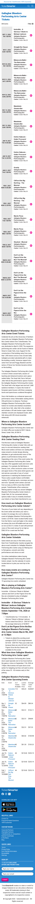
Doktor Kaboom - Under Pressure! (11, 756)
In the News (5, 838)
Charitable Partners (8, 832)
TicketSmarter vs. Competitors (11, 834)
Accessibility (5, 853)
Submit (5, 880)
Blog (3, 840)
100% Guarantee (7, 822)
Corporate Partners (7, 830)
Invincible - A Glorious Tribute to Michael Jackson (11, 695)
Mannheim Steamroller (12, 737)
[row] (17, 35)
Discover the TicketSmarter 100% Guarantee (17, 2)
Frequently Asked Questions (10, 820)
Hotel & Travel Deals (8, 836)
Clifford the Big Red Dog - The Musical (11, 775)
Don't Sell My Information (9, 851)
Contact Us (5, 818)
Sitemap (4, 855)
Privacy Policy (6, 849)
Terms (4, 847)
